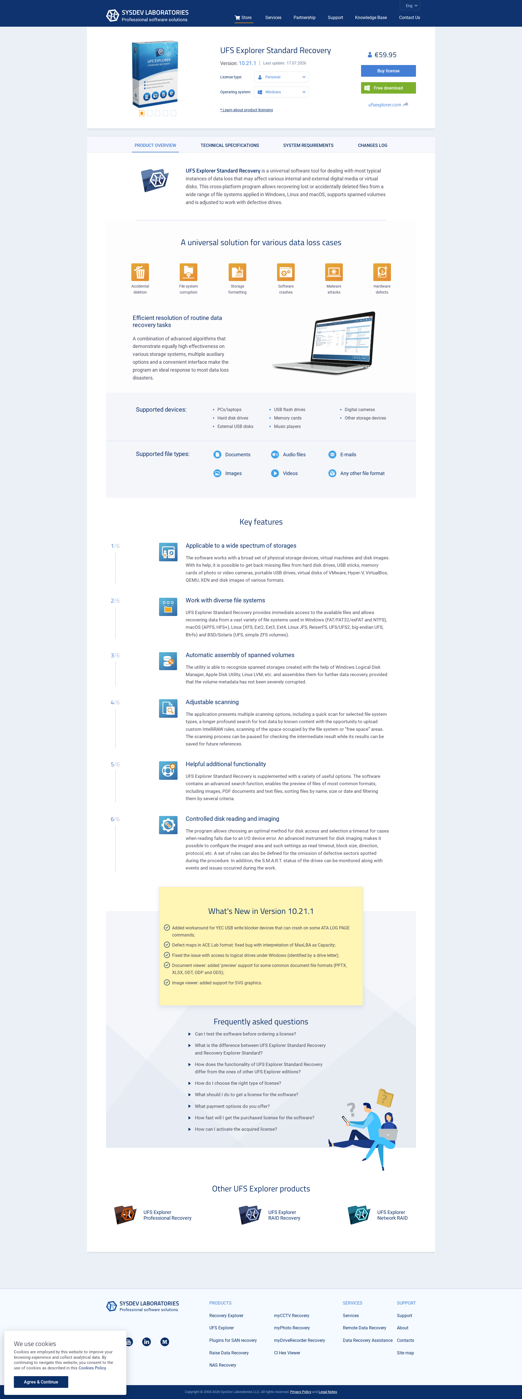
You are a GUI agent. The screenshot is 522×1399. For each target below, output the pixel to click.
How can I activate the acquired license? (236, 1129)
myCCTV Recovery (291, 1315)
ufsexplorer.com (384, 104)
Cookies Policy (92, 1368)
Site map (405, 1352)
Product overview (155, 145)
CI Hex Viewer (287, 1352)
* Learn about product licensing (246, 110)
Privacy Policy (300, 1392)
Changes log (372, 145)
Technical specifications (230, 145)
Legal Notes (328, 1392)
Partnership (305, 17)
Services (273, 17)
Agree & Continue (41, 1382)
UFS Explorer (221, 1327)
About (402, 1327)
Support (335, 17)
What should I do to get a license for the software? (246, 1094)
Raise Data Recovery (229, 1352)
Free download (388, 88)
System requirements (308, 145)
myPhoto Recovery (292, 1327)
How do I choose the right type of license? (238, 1083)
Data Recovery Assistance (368, 1340)
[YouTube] (128, 1343)
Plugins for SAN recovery (233, 1340)
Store (246, 17)
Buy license (388, 70)
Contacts (405, 1340)
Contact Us (409, 17)
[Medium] (164, 1343)
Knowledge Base (371, 17)
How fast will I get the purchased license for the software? (254, 1117)
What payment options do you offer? (232, 1106)
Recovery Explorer (226, 1315)
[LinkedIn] (146, 1343)
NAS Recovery (222, 1365)
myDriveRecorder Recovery (299, 1340)
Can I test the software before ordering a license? (245, 1034)
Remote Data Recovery (364, 1327)
